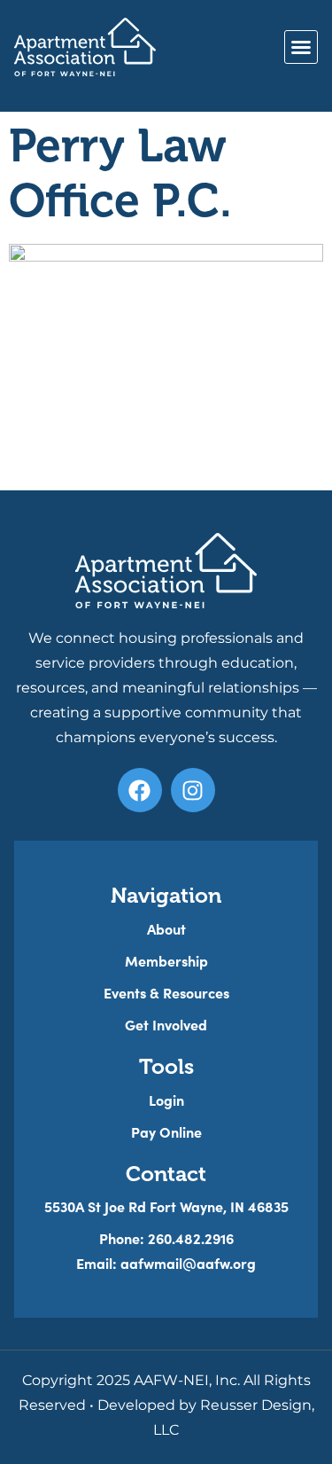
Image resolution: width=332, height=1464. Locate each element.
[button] (301, 47)
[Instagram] (193, 790)
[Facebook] (140, 790)
